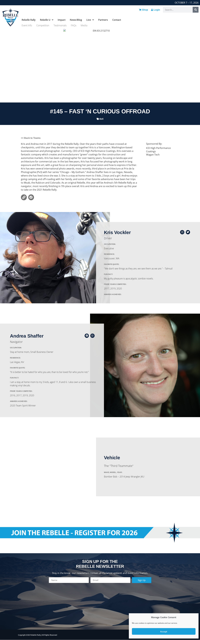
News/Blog (76, 19)
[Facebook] (31, 197)
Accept (163, 631)
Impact (61, 19)
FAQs (73, 25)
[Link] (24, 197)
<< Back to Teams (31, 138)
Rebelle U (45, 19)
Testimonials (60, 25)
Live (88, 19)
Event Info (27, 25)
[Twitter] (188, 232)
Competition (42, 25)
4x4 (101, 119)
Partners (103, 19)
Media (84, 25)
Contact (116, 19)
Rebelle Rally (29, 19)
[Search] (196, 10)
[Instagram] (182, 232)
